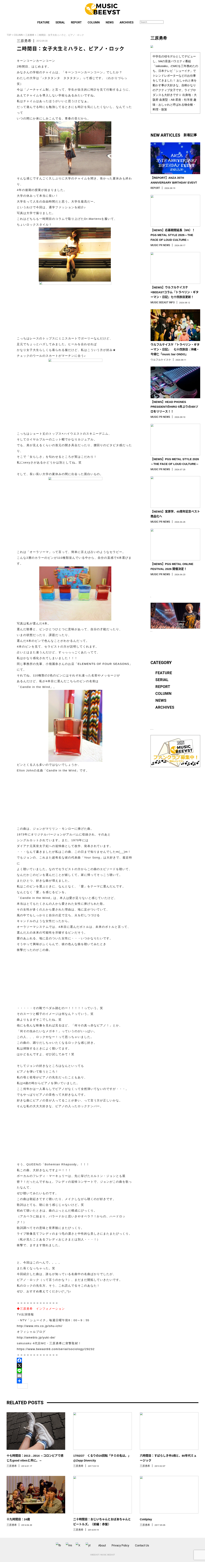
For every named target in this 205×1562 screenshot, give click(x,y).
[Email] (75, 1375)
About (102, 1545)
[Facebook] (75, 1360)
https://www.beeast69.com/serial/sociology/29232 (56, 1349)
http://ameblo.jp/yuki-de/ (36, 1337)
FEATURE (43, 22)
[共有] (75, 1380)
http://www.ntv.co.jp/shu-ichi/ (39, 1326)
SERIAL (60, 22)
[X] (75, 1365)
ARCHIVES (127, 22)
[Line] (75, 1370)
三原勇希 (29, 35)
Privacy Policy (120, 1545)
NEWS (110, 22)
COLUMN (94, 22)
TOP (9, 35)
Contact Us (142, 1545)
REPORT (76, 22)
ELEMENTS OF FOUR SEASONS (103, 663)
